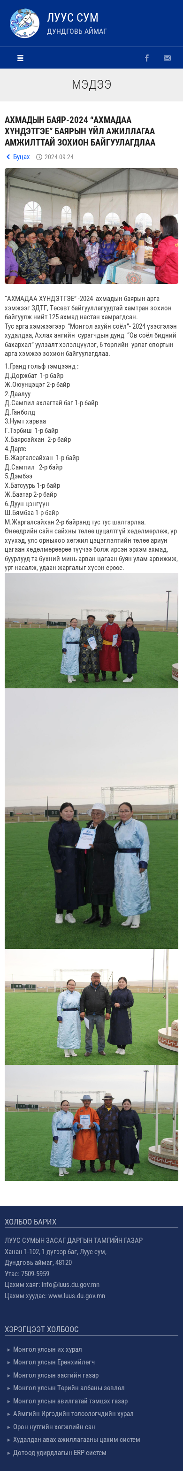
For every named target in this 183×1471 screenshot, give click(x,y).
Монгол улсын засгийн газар (56, 1375)
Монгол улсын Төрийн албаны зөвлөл (69, 1388)
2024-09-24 (59, 157)
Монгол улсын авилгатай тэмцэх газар (70, 1401)
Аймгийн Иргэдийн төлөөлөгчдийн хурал (73, 1413)
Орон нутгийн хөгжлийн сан (54, 1427)
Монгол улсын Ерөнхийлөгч (54, 1362)
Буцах (21, 157)
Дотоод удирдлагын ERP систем (60, 1452)
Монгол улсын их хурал (47, 1349)
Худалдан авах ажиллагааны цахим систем (76, 1439)
